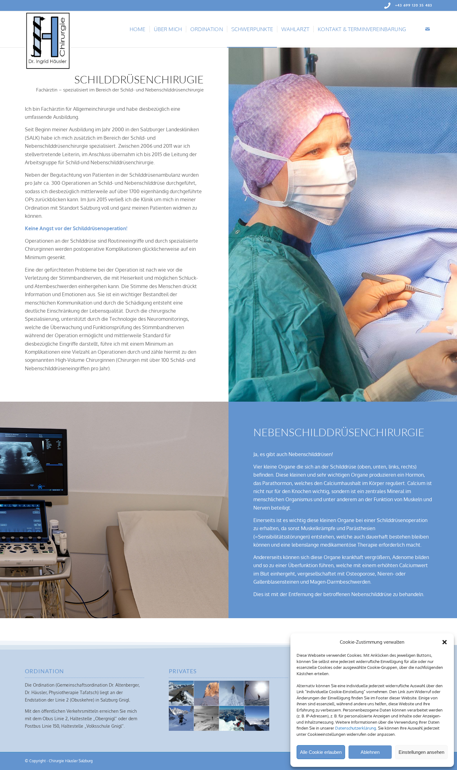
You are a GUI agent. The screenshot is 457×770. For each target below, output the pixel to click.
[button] (444, 642)
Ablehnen (370, 752)
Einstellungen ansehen (421, 752)
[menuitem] (138, 29)
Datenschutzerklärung (355, 728)
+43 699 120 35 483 (413, 5)
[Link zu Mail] (427, 29)
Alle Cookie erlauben (321, 752)
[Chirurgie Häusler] (48, 29)
